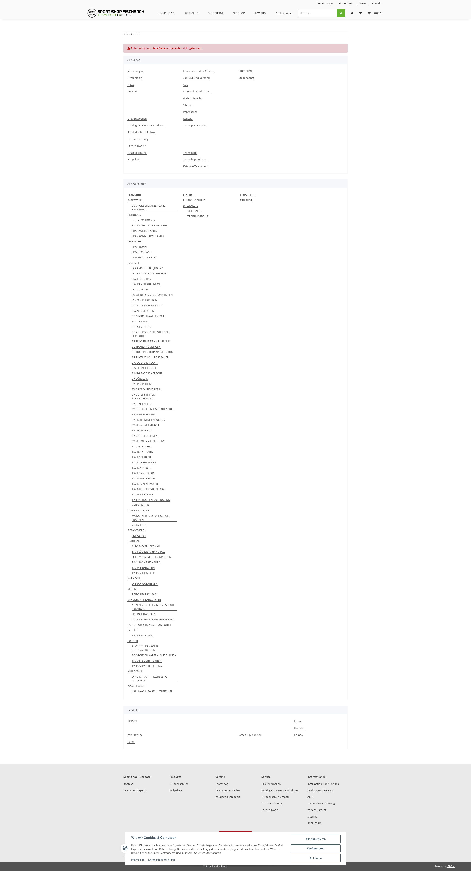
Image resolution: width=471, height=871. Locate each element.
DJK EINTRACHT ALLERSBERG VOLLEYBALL (149, 678)
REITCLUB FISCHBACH (145, 594)
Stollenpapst (284, 13)
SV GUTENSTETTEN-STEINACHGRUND (144, 396)
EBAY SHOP (260, 13)
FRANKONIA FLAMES (144, 231)
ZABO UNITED (140, 505)
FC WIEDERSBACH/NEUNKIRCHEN (152, 295)
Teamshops (190, 152)
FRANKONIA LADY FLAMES (148, 236)
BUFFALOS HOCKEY (143, 220)
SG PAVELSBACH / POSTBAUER (150, 357)
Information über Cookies (198, 71)
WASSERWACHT (137, 686)
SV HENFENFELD (142, 404)
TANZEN (133, 630)
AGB (185, 84)
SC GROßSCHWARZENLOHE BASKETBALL (148, 207)
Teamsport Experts (194, 125)
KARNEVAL (134, 578)
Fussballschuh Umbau (141, 132)
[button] (352, 13)
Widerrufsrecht (192, 98)
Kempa (298, 735)
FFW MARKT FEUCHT (144, 257)
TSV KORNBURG (141, 468)
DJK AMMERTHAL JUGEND (147, 268)
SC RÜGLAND (140, 321)
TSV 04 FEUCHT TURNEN (147, 660)
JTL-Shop (451, 866)
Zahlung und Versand (196, 78)
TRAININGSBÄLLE (197, 216)
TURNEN (133, 640)
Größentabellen (137, 118)
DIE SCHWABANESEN (144, 583)
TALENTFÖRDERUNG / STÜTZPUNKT (149, 625)
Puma (131, 741)
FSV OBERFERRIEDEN (144, 300)
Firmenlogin (346, 3)
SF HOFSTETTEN (141, 327)
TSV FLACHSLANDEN (144, 462)
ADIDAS (132, 721)
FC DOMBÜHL (140, 289)
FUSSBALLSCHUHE (194, 200)
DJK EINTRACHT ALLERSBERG (149, 273)
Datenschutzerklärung (196, 91)
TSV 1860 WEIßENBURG (146, 562)
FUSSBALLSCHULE (138, 510)
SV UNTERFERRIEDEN (145, 436)
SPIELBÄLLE (194, 211)
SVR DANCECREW (142, 635)
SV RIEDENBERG (141, 430)
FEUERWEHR (135, 241)
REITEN (132, 589)
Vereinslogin (325, 3)
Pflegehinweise (137, 146)
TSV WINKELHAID (142, 494)
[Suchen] (341, 13)
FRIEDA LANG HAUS (144, 614)
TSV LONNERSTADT (143, 473)
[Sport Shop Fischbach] (116, 13)
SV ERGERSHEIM (142, 384)
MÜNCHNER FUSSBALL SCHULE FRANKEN (151, 517)
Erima (297, 721)
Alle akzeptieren (316, 838)
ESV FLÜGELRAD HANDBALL (148, 551)
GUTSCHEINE (248, 195)
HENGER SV (139, 535)
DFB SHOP (246, 200)
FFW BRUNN (139, 247)
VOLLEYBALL (135, 671)
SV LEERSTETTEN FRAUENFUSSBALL (153, 409)
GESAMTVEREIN (137, 530)
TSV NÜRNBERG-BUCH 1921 (149, 489)
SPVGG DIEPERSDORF (145, 362)
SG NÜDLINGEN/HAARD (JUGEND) (152, 352)
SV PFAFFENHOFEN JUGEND (148, 420)
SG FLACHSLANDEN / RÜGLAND (151, 341)
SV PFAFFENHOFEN (143, 414)
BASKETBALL (135, 200)
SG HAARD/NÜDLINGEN (146, 346)
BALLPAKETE (190, 205)
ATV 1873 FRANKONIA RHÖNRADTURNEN (145, 648)
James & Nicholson (250, 735)
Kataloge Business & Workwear (147, 125)
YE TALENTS (139, 525)
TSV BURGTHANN (142, 452)
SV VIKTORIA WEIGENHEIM (148, 441)
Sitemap (188, 105)
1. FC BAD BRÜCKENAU (146, 546)
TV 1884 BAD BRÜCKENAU (148, 666)
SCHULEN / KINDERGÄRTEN (144, 599)
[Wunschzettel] (360, 13)
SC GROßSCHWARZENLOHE (148, 316)
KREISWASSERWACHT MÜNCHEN (152, 691)
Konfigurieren (315, 848)
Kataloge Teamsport (195, 166)
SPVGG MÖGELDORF (144, 368)
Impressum (190, 112)
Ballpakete (134, 159)
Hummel (299, 728)
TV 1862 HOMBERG (143, 573)
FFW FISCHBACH (141, 252)
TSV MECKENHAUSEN (145, 484)
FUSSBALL (133, 263)
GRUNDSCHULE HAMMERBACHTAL (153, 619)
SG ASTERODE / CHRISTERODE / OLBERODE (151, 334)
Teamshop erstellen (195, 159)
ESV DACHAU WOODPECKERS (149, 225)
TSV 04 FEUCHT (141, 446)
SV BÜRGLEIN (140, 378)
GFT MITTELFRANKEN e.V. (147, 305)
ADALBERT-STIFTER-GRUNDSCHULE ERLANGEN (153, 607)
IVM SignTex (135, 735)
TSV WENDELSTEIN (143, 567)
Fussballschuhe (137, 152)
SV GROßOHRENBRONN (146, 389)
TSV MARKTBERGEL (143, 478)
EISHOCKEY (134, 215)
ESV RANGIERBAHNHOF (146, 284)
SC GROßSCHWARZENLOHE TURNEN (154, 655)
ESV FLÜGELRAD (141, 279)
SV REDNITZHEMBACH (145, 425)
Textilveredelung (138, 139)
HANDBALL (134, 541)
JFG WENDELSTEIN (143, 311)
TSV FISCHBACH (141, 457)
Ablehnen (316, 858)
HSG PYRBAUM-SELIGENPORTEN (151, 557)
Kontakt (376, 3)
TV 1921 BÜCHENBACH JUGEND (151, 499)
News (362, 3)
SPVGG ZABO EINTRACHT (147, 373)
